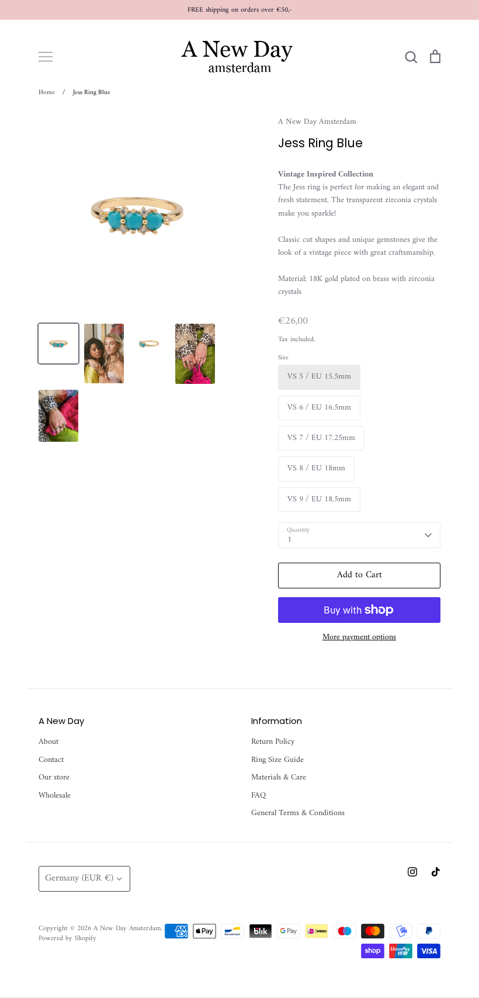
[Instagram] (412, 871)
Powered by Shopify (67, 938)
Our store (54, 777)
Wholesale (55, 795)
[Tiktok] (435, 871)
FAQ (258, 795)
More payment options (359, 637)
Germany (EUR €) (79, 878)
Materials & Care (278, 777)
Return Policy (272, 742)
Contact (51, 760)
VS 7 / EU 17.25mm (321, 438)
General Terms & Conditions (298, 813)
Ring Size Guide (277, 760)
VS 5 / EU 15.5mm (319, 376)
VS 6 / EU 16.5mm (319, 407)
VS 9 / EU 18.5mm (319, 499)
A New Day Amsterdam (317, 122)
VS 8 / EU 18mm (316, 468)
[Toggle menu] (45, 56)
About (48, 742)
